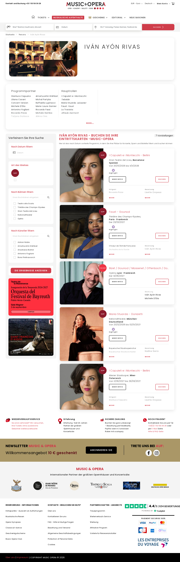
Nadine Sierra (152, 351)
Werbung (94, 522)
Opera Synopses (13, 522)
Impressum (23, 557)
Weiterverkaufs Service (100, 516)
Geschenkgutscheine (15, 533)
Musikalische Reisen (15, 516)
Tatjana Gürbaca (20, 116)
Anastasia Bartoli (26, 250)
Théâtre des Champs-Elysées (31, 207)
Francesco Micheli (20, 119)
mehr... (90, 123)
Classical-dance (14, 528)
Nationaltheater (25, 215)
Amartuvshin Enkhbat (47, 96)
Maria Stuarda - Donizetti (126, 314)
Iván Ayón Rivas (153, 199)
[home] (86, 5)
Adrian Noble (17, 123)
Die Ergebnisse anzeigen (31, 270)
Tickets (42, 17)
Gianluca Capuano (21, 96)
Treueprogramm (97, 511)
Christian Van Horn (154, 256)
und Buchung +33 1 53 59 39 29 (27, 3)
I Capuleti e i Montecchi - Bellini (129, 155)
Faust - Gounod (119, 212)
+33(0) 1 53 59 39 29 (157, 426)
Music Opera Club (14, 539)
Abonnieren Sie (101, 450)
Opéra (20, 218)
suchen (157, 27)
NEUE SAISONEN (138, 17)
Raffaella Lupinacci (46, 102)
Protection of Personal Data (60, 539)
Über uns (52, 511)
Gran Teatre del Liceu (27, 211)
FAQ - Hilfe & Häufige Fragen (61, 522)
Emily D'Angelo (43, 123)
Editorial (117, 17)
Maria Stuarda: (73, 102)
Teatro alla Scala (26, 203)
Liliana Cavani (18, 99)
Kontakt (9, 3)
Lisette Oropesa (153, 192)
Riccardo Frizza (19, 113)
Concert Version (19, 102)
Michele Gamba (44, 113)
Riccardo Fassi (43, 109)
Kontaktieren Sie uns (57, 516)
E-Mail (154, 428)
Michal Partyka (43, 99)
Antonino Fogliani (20, 109)
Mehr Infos (117, 179)
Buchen (162, 179)
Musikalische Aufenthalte (68, 17)
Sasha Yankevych (117, 196)
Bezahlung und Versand (59, 528)
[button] (137, 3)
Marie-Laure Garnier (46, 106)
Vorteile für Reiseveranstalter (103, 533)
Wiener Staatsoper (119, 375)
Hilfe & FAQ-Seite (155, 431)
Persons (22, 34)
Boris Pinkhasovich (26, 257)
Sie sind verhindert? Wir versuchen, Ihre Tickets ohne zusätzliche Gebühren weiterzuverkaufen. (28, 426)
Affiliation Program (98, 528)
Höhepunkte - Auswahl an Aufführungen (24, 511)
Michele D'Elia (18, 106)
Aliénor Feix (41, 116)
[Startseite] (33, 17)
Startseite (10, 34)
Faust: (67, 106)
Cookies (51, 544)
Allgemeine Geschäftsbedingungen (64, 533)
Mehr (111, 198)
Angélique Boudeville (46, 119)
